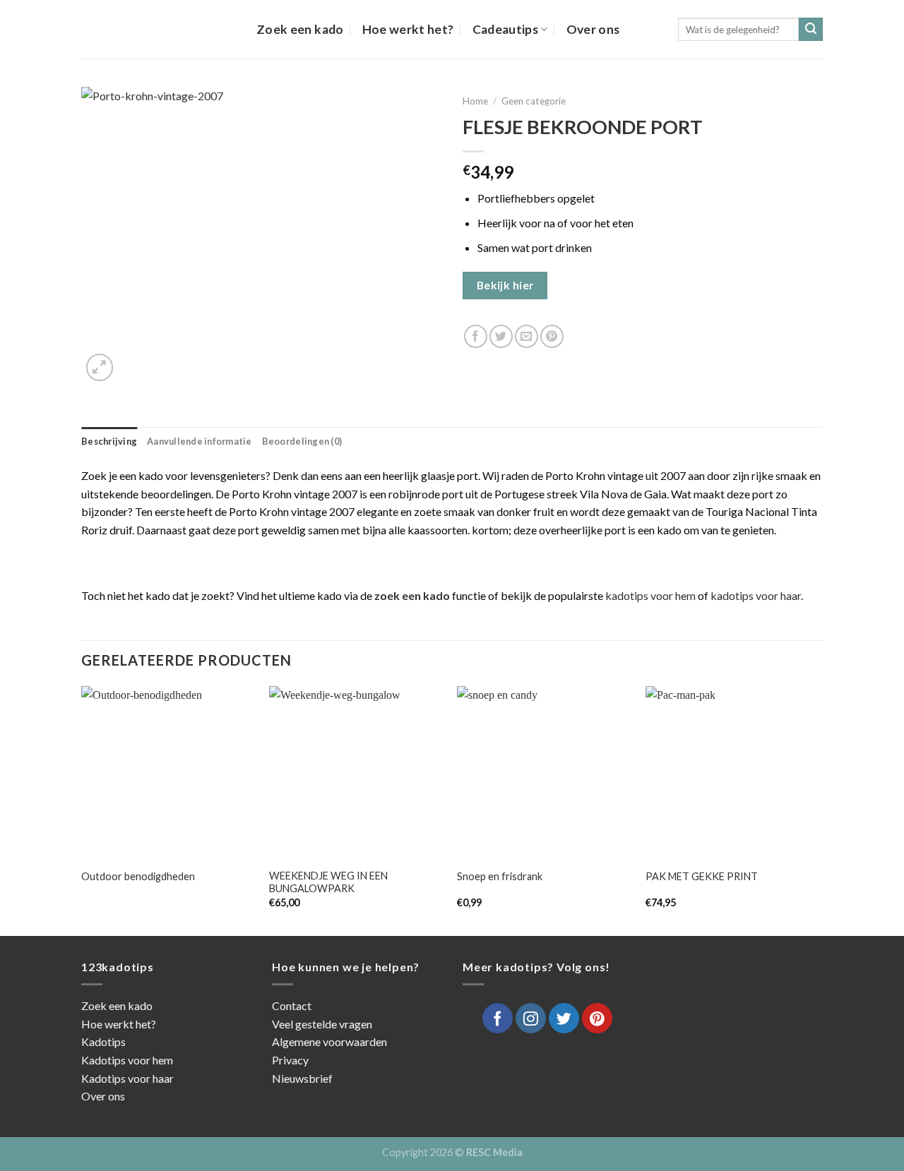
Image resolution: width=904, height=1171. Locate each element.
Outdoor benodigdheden (138, 876)
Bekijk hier (505, 285)
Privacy (290, 1060)
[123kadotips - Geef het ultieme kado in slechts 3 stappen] (158, 29)
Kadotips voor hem (127, 1060)
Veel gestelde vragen (322, 1024)
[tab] (109, 441)
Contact (291, 1005)
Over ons (593, 29)
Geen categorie (533, 101)
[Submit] (811, 30)
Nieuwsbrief (302, 1078)
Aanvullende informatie (199, 441)
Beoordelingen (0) (302, 441)
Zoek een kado (300, 29)
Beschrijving (109, 441)
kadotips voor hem (650, 595)
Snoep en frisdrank (499, 876)
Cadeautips (505, 29)
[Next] (818, 810)
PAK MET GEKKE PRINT (702, 876)
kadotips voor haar (755, 595)
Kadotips (103, 1041)
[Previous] (82, 810)
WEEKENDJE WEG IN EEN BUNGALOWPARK (328, 882)
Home (475, 101)
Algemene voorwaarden (329, 1041)
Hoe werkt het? (408, 29)
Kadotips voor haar (127, 1078)
